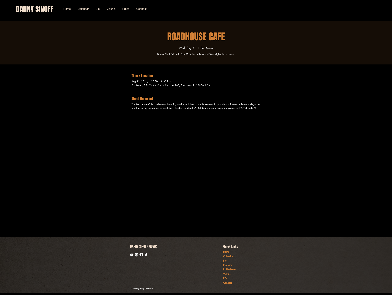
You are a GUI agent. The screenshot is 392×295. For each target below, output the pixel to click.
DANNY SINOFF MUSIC (143, 246)
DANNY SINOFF (34, 9)
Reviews (227, 265)
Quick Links (230, 246)
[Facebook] (141, 254)
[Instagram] (136, 254)
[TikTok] (146, 254)
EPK (225, 278)
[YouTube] (132, 254)
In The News (229, 269)
